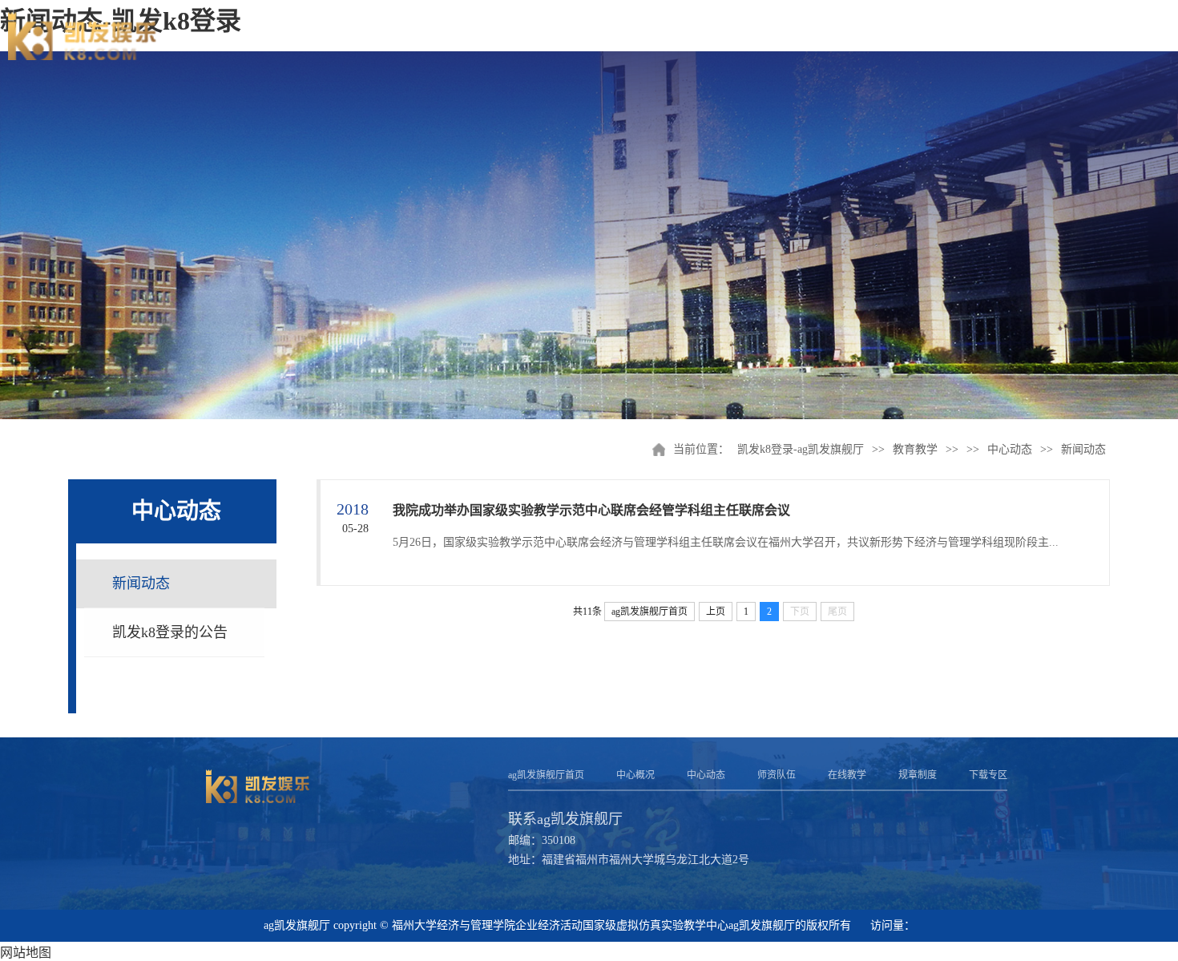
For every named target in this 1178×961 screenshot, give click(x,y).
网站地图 (25, 952)
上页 (715, 611)
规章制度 (917, 775)
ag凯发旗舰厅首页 (649, 611)
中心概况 (635, 775)
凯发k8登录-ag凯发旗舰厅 (800, 449)
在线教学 (847, 775)
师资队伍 (776, 775)
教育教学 (915, 449)
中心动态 (1009, 449)
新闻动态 (1083, 449)
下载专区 (988, 775)
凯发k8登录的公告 (170, 632)
